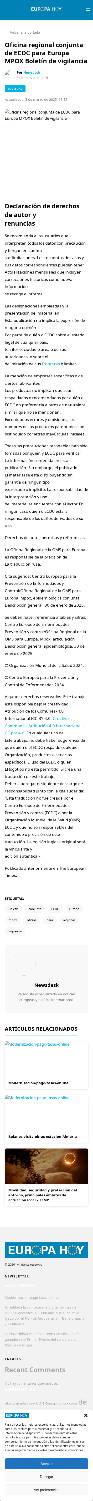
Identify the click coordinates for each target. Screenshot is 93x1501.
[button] (85, 1415)
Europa (74, 909)
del (83, 1402)
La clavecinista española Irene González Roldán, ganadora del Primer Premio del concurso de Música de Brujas (43, 1339)
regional (69, 920)
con (40, 1402)
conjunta (35, 909)
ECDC (55, 909)
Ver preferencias (46, 1490)
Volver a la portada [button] (22, 32)
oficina (31, 920)
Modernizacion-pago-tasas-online (38, 1082)
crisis (73, 1403)
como (31, 1403)
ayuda (21, 1403)
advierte (10, 1403)
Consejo (51, 1403)
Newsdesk (31, 72)
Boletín (14, 909)
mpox (13, 920)
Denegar (46, 1477)
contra (63, 1403)
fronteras (51, 363)
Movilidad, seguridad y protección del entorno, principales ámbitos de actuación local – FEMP (42, 1195)
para (49, 920)
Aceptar (47, 1464)
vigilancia (15, 931)
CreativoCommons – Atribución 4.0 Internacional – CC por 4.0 (45, 726)
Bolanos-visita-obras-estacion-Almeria (42, 1136)
